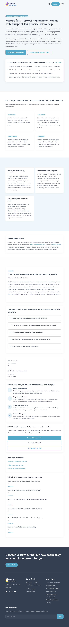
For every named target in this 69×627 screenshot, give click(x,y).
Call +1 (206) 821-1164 (34, 443)
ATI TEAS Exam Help (52, 588)
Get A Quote (12, 565)
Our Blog (48, 602)
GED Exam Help (50, 585)
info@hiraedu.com (31, 589)
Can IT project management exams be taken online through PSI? (31, 339)
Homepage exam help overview (17, 461)
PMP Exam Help (50, 597)
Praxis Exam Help (51, 594)
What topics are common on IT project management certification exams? (34, 325)
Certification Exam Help (53, 582)
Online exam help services (15, 465)
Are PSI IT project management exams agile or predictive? (29, 318)
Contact (55, 4)
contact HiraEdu (56, 244)
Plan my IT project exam (15, 52)
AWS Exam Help (51, 591)
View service (10, 486)
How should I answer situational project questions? (27, 332)
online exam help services (37, 244)
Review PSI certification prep (39, 52)
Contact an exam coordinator (16, 468)
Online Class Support (52, 600)
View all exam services (35, 448)
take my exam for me (16, 238)
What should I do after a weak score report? (25, 346)
